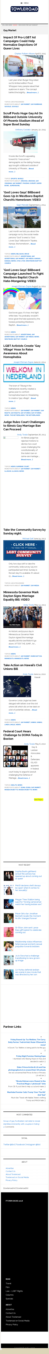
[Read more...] (33, 92)
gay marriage (36, 104)
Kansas (37, 258)
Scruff (33, 183)
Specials (9, 1299)
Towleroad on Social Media (17, 1177)
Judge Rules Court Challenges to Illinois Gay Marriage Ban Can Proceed (24, 425)
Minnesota (9, 658)
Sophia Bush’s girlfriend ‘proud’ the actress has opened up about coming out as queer (28, 875)
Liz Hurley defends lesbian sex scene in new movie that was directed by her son (28, 972)
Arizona (24, 181)
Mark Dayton (36, 656)
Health (14, 785)
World (20, 179)
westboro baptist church (16, 339)
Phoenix (26, 183)
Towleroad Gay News (24, 9)
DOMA (23, 787)
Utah (19, 261)
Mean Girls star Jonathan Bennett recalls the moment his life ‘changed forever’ (28, 915)
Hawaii (33, 722)
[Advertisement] (24, 501)
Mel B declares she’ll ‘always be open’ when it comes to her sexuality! (28, 887)
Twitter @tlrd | (9, 1144)
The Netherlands (32, 415)
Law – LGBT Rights (14, 1291)
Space (26, 254)
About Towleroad (13, 1174)
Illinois (8, 471)
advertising (26, 256)
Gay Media (30, 258)
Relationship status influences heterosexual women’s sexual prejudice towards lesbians (28, 944)
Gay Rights (15, 413)
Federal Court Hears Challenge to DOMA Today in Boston (22, 735)
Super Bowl (15, 185)
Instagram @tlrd (33, 1144)
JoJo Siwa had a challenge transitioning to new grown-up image (27, 958)
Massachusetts (11, 790)
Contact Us (10, 1171)
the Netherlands (17, 415)
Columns (10, 1295)
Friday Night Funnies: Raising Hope (31, 1056)
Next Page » (38, 799)
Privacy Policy (11, 1180)
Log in (32, 1348)
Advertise (10, 1168)
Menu (26, 3)
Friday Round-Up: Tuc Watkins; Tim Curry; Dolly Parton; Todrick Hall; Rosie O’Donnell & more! (27, 1042)
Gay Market (25, 104)
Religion (20, 254)
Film (8, 1287)
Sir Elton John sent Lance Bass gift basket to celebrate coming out (28, 930)
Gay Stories (26, 413)
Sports (14, 179)
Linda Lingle (10, 724)
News (13, 254)
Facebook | (21, 1144)
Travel (8, 1283)
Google (8, 106)
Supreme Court (22, 466)
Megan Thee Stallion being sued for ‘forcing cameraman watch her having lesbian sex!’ (28, 901)
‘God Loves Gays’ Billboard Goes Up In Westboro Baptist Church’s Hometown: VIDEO (23, 196)
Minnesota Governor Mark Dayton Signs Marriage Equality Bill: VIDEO (21, 595)
